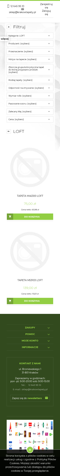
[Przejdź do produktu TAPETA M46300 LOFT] (30, 167)
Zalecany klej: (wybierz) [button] (20, 111)
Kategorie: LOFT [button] (16, 35)
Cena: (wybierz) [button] (16, 119)
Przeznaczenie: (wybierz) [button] (20, 51)
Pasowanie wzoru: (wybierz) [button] (22, 103)
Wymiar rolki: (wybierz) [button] (20, 96)
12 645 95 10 (31, 385)
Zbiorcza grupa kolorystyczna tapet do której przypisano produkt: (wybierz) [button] (26, 69)
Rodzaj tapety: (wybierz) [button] (20, 80)
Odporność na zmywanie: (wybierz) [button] (26, 88)
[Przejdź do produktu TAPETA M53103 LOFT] (30, 251)
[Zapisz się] (46, 398)
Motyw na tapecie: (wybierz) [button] (22, 59)
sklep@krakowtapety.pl (30, 389)
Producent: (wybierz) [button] (19, 43)
